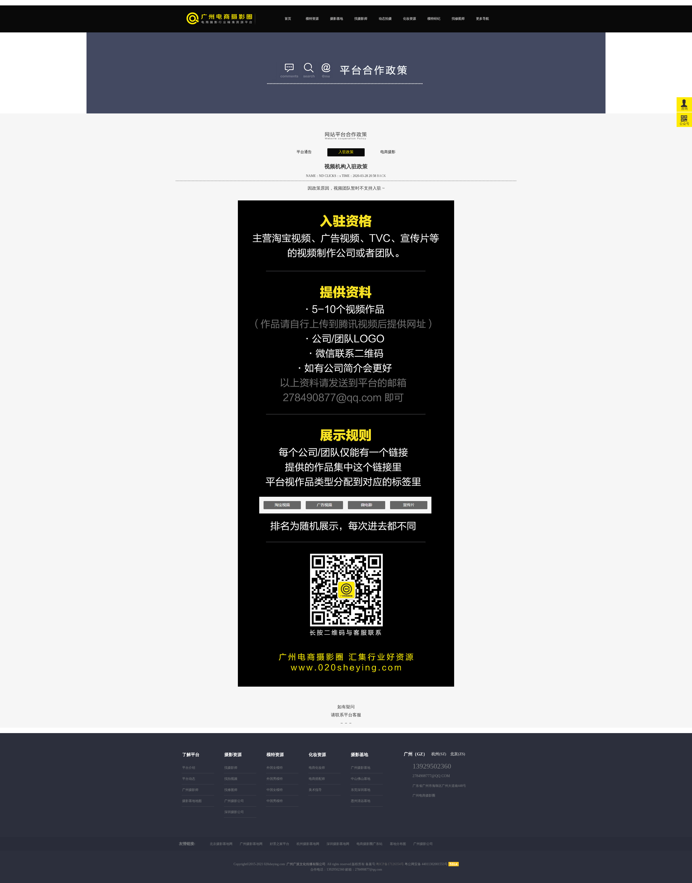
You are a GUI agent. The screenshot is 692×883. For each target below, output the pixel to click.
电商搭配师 (317, 779)
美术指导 (315, 790)
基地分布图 (398, 844)
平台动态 (188, 779)
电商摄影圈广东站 (369, 844)
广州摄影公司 (234, 801)
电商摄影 (387, 152)
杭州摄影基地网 (308, 844)
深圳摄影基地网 (338, 844)
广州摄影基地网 (251, 844)
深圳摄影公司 (234, 812)
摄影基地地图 (192, 801)
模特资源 (312, 19)
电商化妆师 (317, 768)
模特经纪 (433, 19)
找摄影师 (360, 19)
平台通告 (304, 152)
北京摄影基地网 (221, 844)
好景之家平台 (279, 844)
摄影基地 (336, 19)
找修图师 (458, 19)
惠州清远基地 (360, 801)
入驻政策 (346, 152)
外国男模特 (275, 779)
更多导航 (482, 19)
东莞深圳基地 (360, 790)
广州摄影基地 (360, 768)
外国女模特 (275, 768)
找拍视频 (230, 779)
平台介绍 (188, 768)
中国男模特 (275, 801)
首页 (288, 19)
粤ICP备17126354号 (390, 864)
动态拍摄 (385, 19)
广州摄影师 (190, 790)
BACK (381, 176)
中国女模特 (275, 790)
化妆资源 (409, 19)
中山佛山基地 (360, 779)
